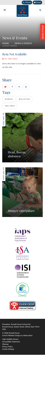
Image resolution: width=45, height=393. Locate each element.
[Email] (5, 87)
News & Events (23, 43)
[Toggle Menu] (4, 9)
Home (5, 43)
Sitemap (5, 344)
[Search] (40, 9)
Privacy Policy (7, 347)
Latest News (9, 46)
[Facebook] (12, 87)
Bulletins (24, 99)
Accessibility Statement (11, 342)
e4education (27, 335)
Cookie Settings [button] (8, 349)
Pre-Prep (10, 106)
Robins (9, 99)
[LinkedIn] (26, 87)
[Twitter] (19, 87)
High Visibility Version (10, 339)
